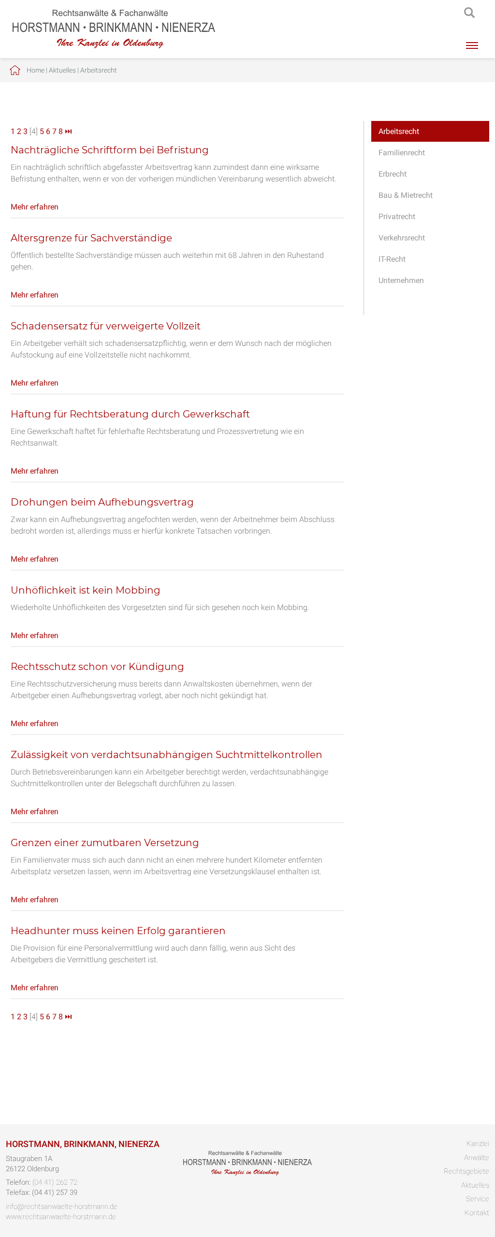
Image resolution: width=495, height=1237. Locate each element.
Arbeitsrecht (98, 70)
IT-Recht (392, 259)
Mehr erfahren (34, 206)
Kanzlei (477, 1143)
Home (35, 70)
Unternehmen (401, 280)
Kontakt (477, 1212)
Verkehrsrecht (402, 237)
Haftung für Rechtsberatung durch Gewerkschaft (130, 414)
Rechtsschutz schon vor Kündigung (97, 666)
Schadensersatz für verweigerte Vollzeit (106, 326)
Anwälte (476, 1157)
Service (477, 1198)
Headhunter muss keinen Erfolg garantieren (118, 931)
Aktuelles (62, 70)
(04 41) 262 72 (54, 1182)
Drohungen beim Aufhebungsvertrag (102, 502)
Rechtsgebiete (466, 1171)
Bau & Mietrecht (406, 195)
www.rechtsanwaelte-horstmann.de (61, 1216)
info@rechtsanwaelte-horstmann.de (61, 1206)
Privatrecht (397, 216)
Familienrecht (402, 152)
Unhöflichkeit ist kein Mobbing (85, 590)
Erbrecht (393, 174)
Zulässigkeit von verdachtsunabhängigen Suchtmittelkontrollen (166, 754)
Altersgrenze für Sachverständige (91, 238)
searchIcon (469, 13)
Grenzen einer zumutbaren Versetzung (105, 843)
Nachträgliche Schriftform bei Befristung (110, 150)
